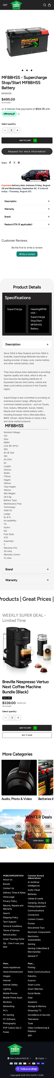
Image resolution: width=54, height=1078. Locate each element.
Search (6, 913)
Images (6, 976)
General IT (33, 956)
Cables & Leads (35, 898)
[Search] (44, 5)
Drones (31, 923)
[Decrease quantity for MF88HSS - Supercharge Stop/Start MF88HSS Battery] (5, 130)
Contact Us (8, 888)
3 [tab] (31, 70)
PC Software (9, 1019)
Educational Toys (36, 927)
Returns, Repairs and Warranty (13, 907)
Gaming (31, 944)
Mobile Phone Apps (12, 997)
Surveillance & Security (39, 1015)
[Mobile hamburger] (5, 5)
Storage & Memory (37, 1006)
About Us (7, 879)
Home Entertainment (13, 971)
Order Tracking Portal (13, 939)
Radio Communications (39, 971)
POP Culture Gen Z (12, 1027)
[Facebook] (10, 162)
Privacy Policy (10, 901)
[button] (49, 5)
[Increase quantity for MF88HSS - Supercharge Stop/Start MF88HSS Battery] (17, 130)
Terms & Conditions (12, 926)
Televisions (33, 1019)
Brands (6, 884)
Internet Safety (10, 984)
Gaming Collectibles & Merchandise (38, 950)
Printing (31, 967)
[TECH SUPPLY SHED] (16, 4)
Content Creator (36, 919)
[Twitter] (14, 162)
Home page (8, 897)
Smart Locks (34, 984)
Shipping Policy (10, 917)
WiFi (30, 1035)
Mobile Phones (10, 993)
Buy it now (27, 735)
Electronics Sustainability (34, 938)
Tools (30, 1023)
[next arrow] (47, 651)
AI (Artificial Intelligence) (34, 884)
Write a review (27, 254)
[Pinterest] (19, 162)
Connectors (33, 914)
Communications (36, 910)
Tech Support (9, 921)
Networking (8, 1006)
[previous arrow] (6, 651)
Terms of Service (11, 930)
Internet (7, 980)
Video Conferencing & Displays (38, 1029)
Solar (30, 997)
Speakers (32, 1002)
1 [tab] (22, 70)
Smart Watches (35, 989)
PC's (5, 1010)
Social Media (34, 993)
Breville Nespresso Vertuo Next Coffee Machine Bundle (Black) (25, 686)
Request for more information (27, 151)
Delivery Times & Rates (14, 892)
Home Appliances (11, 967)
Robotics (32, 976)
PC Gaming (8, 1015)
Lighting (7, 989)
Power (6, 1032)
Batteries (32, 894)
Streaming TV (34, 1010)
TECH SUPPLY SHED (35, 1075)
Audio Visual (34, 890)
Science (32, 980)
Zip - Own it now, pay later (13, 945)
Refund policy (9, 934)
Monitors (7, 1002)
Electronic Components (39, 932)
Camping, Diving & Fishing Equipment (37, 904)
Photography (9, 1023)
